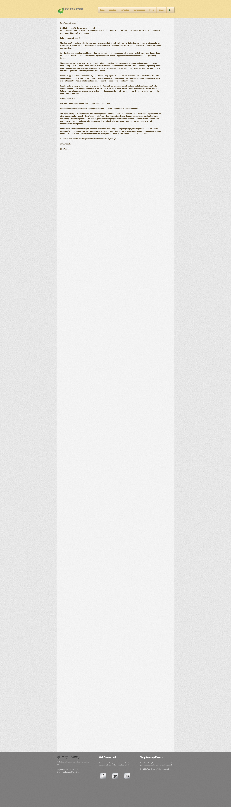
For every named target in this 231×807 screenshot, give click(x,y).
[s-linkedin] (127, 776)
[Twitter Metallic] (115, 776)
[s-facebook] (103, 776)
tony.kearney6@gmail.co (70, 772)
